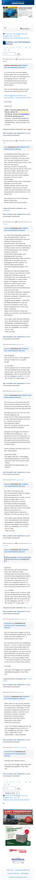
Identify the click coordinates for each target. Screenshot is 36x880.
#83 (28, 222)
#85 (16, 391)
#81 (29, 59)
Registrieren (21, 133)
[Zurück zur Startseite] (18, 2)
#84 (16, 344)
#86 (16, 480)
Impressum (10, 870)
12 (5, 50)
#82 (29, 140)
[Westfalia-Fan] (18, 859)
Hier (18, 557)
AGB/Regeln (24, 873)
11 (30, 47)
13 (9, 50)
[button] (4, 2)
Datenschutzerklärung (22, 870)
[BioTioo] (18, 836)
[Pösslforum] (18, 851)
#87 (28, 543)
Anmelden (9, 133)
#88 (16, 619)
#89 (16, 692)
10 (26, 47)
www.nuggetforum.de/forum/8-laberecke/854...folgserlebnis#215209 (17, 97)
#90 (16, 747)
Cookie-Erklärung (13, 873)
